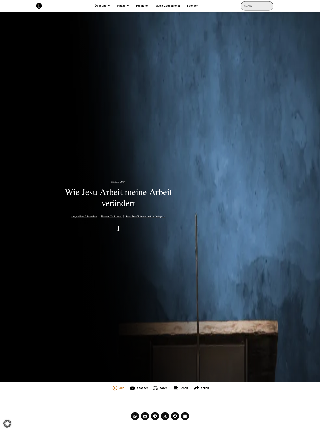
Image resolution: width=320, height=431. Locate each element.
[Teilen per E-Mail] (145, 416)
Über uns (100, 5)
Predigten (142, 5)
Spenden (192, 5)
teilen (205, 388)
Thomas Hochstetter (111, 216)
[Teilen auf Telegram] (155, 416)
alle (121, 388)
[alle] (114, 388)
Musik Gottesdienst (168, 5)
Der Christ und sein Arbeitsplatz (148, 216)
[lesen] (176, 388)
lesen (184, 388)
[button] (7, 423)
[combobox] (257, 5)
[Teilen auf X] (165, 416)
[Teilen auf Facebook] (175, 416)
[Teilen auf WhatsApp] (135, 416)
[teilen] (196, 388)
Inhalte (121, 5)
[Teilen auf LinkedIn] (185, 416)
